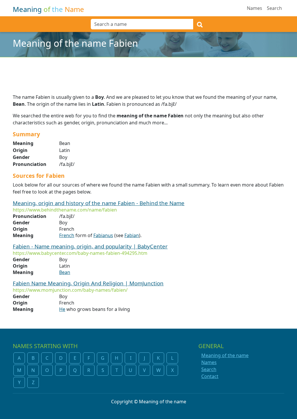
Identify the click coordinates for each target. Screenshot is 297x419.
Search (274, 8)
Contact (209, 376)
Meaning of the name (225, 355)
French (66, 235)
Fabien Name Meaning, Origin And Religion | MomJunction (88, 283)
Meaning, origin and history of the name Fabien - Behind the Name (98, 203)
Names (254, 8)
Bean (64, 272)
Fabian (131, 235)
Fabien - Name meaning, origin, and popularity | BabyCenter (90, 246)
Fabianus (103, 235)
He (62, 309)
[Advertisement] (148, 72)
